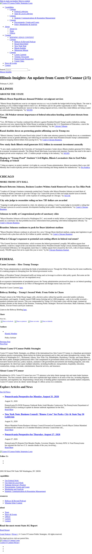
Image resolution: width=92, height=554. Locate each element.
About (7, 27)
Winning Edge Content (13, 503)
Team (12, 31)
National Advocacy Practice (15, 485)
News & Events (11, 63)
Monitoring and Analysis (14, 489)
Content (8, 35)
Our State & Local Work (14, 483)
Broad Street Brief (21, 44)
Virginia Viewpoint (21, 57)
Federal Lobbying (21, 12)
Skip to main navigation (9, 1)
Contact (8, 65)
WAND (29, 110)
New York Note (20, 46)
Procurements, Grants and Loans (26, 22)
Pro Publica (85, 167)
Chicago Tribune (61, 126)
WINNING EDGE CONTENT (22, 37)
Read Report (5, 530)
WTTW (67, 196)
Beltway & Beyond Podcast (24, 42)
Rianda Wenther (11, 334)
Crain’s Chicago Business (52, 140)
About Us (13, 29)
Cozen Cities (19, 61)
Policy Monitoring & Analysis (25, 24)
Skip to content (24, 1)
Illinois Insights (20, 48)
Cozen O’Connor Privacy (9, 543)
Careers (8, 519)
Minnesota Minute (21, 50)
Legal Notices (5, 534)
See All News (5, 392)
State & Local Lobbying (23, 14)
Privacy (15, 534)
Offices (12, 33)
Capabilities (9, 7)
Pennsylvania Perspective (24, 59)
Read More (9, 410)
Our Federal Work (12, 481)
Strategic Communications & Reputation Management (34, 18)
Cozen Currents (20, 55)
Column (13, 9)
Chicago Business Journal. (59, 250)
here (21, 288)
